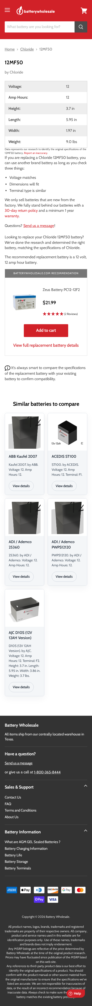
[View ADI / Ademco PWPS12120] (67, 518)
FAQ (8, 804)
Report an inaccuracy (35, 153)
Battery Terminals (18, 868)
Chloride (16, 72)
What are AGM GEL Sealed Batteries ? (32, 842)
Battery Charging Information (26, 848)
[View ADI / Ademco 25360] (24, 518)
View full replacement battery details (46, 345)
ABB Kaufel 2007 (23, 456)
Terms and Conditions (20, 810)
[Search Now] (81, 26)
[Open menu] (7, 10)
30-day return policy (21, 210)
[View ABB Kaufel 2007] (24, 432)
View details (21, 486)
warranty (12, 216)
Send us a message (38, 225)
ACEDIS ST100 (64, 456)
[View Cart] (84, 10)
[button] (61, 314)
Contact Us (13, 797)
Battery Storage (16, 861)
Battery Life (13, 855)
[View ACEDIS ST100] (67, 432)
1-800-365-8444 (47, 772)
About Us (11, 817)
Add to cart (46, 330)
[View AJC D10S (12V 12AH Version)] (24, 609)
